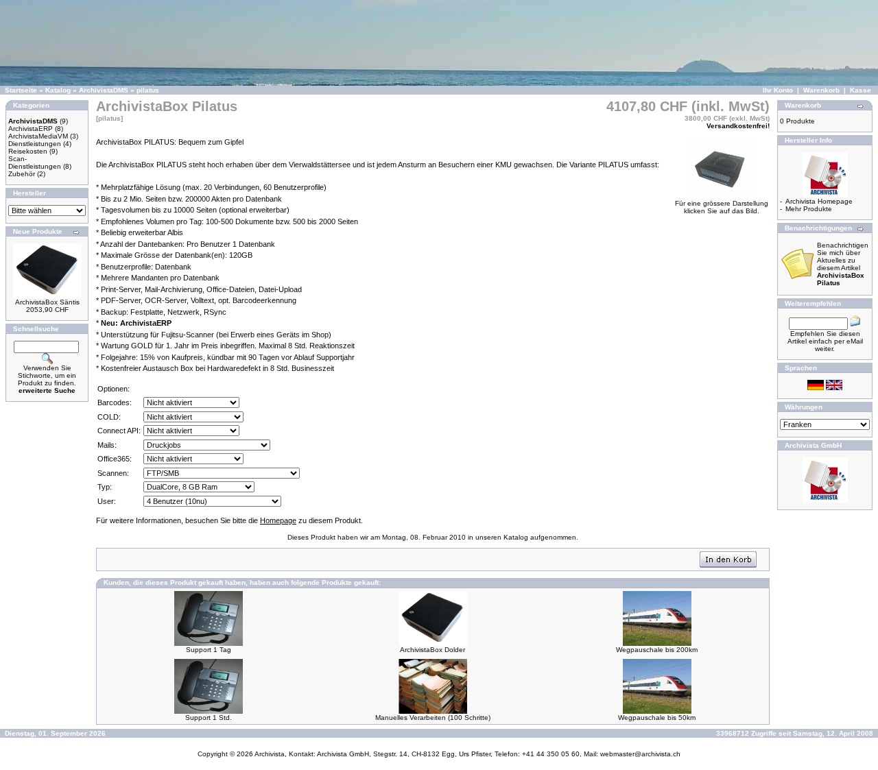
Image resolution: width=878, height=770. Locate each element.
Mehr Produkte (808, 209)
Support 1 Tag (208, 649)
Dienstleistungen (34, 143)
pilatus (148, 90)
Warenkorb (821, 90)
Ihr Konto (778, 90)
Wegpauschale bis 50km (657, 717)
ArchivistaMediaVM (38, 136)
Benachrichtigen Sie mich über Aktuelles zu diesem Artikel (842, 264)
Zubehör (21, 174)
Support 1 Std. (208, 717)
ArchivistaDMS (103, 90)
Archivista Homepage (819, 201)
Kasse (860, 90)
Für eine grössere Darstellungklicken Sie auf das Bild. (721, 207)
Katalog (58, 90)
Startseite (21, 90)
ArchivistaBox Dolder (432, 649)
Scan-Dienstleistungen (34, 162)
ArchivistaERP (30, 128)
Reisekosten (27, 151)
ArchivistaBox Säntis (47, 302)
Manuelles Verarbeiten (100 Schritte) (432, 717)
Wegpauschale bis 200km (657, 649)
